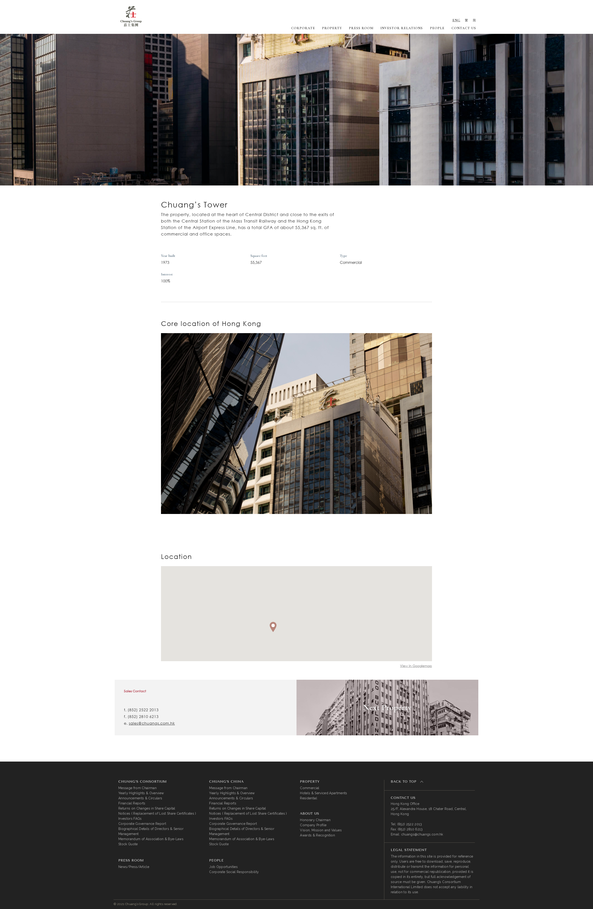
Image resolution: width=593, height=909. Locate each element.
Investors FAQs (130, 818)
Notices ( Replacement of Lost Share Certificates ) (157, 813)
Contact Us (463, 28)
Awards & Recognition (317, 835)
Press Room (361, 28)
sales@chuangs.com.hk (152, 723)
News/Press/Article (133, 867)
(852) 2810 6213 (143, 716)
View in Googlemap (416, 666)
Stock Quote (128, 844)
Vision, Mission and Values (321, 830)
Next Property (387, 707)
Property (332, 28)
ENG (456, 20)
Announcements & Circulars (140, 798)
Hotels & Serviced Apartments (323, 793)
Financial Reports (131, 803)
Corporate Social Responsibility (234, 872)
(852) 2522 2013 (143, 710)
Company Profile (313, 825)
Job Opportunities (223, 867)
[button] (273, 627)
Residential (308, 798)
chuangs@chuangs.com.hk (422, 834)
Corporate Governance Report (142, 824)
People (437, 28)
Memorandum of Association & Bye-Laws (150, 839)
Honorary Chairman (315, 820)
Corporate (303, 28)
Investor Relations (401, 28)
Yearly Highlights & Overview (141, 793)
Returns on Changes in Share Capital (146, 808)
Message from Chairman (137, 788)
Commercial (309, 788)
